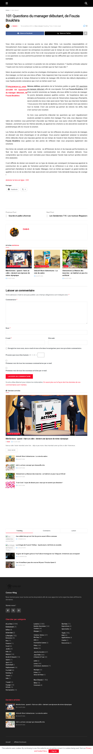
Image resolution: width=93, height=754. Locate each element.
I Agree (54, 751)
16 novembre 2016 (27, 26)
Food (7, 646)
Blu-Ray (36, 637)
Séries (36, 648)
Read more (13, 449)
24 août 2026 (67, 278)
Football (8, 670)
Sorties (64, 624)
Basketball (9, 665)
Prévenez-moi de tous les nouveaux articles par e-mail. (26, 371)
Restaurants (10, 690)
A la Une (9, 624)
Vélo (7, 678)
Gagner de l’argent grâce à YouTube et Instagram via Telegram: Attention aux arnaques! (48, 554)
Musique (36, 670)
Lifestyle (9, 636)
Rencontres (65, 643)
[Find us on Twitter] (13, 610)
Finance (8, 643)
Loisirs (36, 624)
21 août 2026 (21, 485)
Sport (8, 662)
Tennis (8, 675)
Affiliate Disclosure (20, 742)
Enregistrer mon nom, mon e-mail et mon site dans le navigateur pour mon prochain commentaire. (45, 348)
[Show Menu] (7, 3)
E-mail (9, 338)
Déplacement (10, 667)
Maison (8, 654)
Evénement (10, 627)
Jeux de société (13, 266)
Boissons (9, 638)
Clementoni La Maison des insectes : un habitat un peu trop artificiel (75, 273)
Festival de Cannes (40, 643)
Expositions (65, 626)
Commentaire (11, 300)
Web (63, 635)
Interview (9, 633)
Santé (8, 660)
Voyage (8, 685)
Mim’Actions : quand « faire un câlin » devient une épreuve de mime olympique (18, 273)
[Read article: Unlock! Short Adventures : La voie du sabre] (47, 259)
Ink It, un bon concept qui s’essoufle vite (30, 465)
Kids (66, 266)
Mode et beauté (11, 657)
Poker (36, 672)
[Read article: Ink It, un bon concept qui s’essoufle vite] (10, 467)
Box (7, 641)
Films (35, 645)
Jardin (8, 649)
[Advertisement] (46, 201)
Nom (8, 328)
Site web (51, 338)
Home (7, 10)
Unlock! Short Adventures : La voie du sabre (31, 456)
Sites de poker (39, 675)
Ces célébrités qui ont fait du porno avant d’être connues (36, 536)
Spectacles (65, 629)
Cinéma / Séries (39, 635)
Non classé (15, 10)
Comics (36, 628)
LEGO (35, 661)
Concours (37, 685)
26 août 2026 (39, 276)
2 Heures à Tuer (39, 657)
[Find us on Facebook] (8, 610)
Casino (64, 640)
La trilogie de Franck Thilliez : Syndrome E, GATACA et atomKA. (39, 545)
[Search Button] (86, 3)
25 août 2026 (21, 468)
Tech (63, 633)
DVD (35, 640)
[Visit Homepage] (46, 3)
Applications (66, 637)
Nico (8, 441)
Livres (36, 663)
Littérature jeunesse (41, 666)
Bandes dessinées (40, 626)
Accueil (8, 742)
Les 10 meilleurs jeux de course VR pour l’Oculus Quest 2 (36, 562)
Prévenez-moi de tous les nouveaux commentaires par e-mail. (29, 363)
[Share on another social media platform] (85, 33)
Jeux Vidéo (37, 655)
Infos (8, 630)
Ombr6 (14, 26)
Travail (8, 682)
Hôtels (8, 687)
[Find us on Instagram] (19, 610)
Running (8, 673)
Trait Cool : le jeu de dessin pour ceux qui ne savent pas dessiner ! (39, 482)
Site (35, 683)
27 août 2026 (11, 278)
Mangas (36, 631)
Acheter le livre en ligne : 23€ (17, 180)
